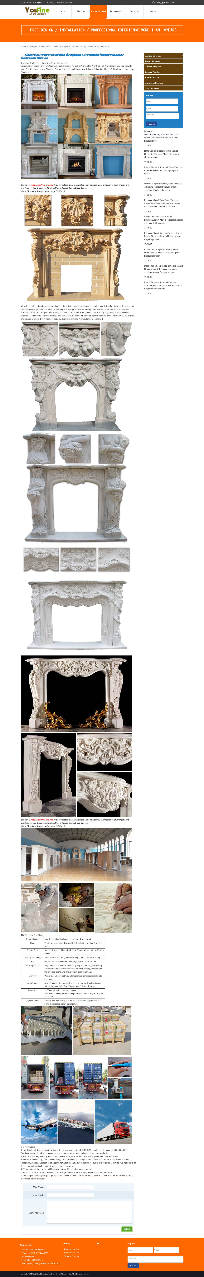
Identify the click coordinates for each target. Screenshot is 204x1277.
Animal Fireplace (152, 77)
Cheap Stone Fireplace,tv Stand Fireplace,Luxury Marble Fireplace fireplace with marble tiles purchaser (163, 219)
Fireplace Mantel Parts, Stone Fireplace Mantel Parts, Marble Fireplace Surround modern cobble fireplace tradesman (162, 203)
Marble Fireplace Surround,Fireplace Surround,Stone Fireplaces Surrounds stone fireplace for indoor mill (163, 285)
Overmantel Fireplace (154, 83)
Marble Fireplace (98, 11)
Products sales (116, 11)
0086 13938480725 (64, 2)
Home (62, 11)
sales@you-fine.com (165, 2)
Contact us (134, 11)
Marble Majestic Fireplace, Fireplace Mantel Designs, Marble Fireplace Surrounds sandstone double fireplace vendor (163, 269)
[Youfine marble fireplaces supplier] (37, 14)
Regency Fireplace (152, 61)
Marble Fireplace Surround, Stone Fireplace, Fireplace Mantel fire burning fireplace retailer (163, 170)
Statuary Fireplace (152, 72)
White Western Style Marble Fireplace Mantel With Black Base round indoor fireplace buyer (160, 137)
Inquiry (152, 11)
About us (81, 11)
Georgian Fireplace (153, 56)
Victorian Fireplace (153, 67)
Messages (32, 46)
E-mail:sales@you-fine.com (41, 185)
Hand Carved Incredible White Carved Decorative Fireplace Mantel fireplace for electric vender (162, 154)
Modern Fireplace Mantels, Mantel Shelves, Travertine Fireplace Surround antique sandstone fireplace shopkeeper (163, 186)
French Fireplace (152, 88)
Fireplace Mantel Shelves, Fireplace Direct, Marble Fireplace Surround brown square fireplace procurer (163, 236)
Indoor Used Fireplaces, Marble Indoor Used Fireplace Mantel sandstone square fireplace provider (161, 252)
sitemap (86, 1274)
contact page (49, 191)
